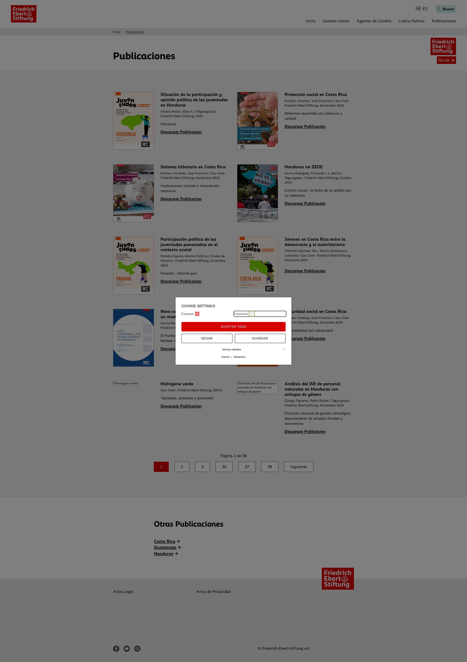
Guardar (260, 338)
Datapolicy (240, 356)
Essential (188, 313)
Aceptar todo (233, 326)
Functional (241, 313)
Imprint (225, 356)
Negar (207, 338)
